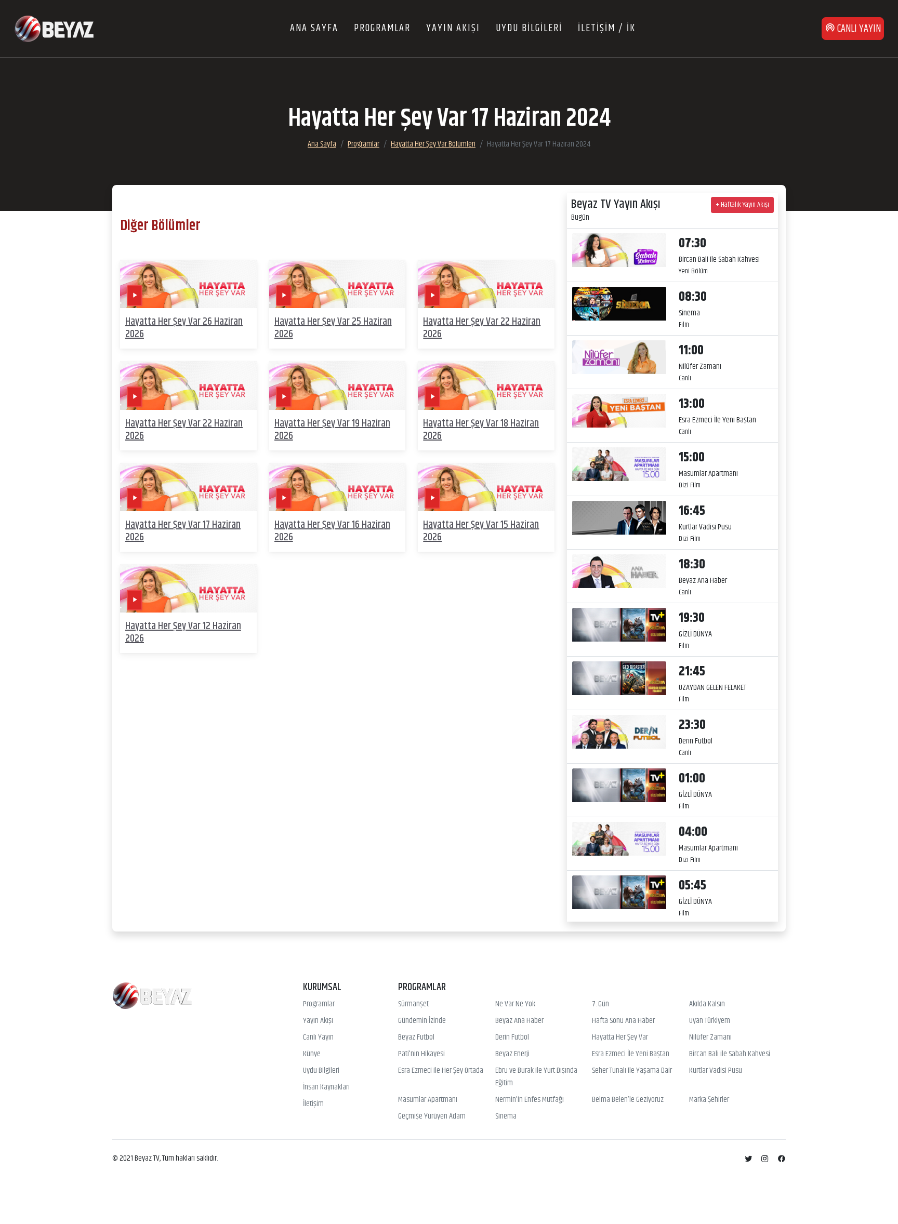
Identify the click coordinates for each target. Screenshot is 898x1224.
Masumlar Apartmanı (427, 1100)
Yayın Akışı (318, 1021)
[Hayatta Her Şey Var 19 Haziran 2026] (337, 385)
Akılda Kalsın (707, 1004)
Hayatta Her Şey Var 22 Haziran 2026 (481, 328)
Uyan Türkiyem (709, 1021)
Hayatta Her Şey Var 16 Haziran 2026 (332, 531)
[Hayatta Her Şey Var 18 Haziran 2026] (486, 385)
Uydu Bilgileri (321, 1071)
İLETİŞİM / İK (607, 28)
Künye (312, 1054)
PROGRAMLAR (382, 28)
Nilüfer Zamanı (710, 1037)
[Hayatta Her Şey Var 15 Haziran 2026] (486, 487)
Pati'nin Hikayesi (421, 1054)
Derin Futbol (512, 1037)
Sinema (506, 1116)
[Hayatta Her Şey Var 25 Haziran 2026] (337, 283)
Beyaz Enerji (512, 1054)
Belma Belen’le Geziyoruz (628, 1100)
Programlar (363, 144)
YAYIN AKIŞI (453, 28)
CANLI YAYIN (858, 29)
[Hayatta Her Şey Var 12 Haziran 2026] (188, 588)
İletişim (313, 1104)
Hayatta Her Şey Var (620, 1037)
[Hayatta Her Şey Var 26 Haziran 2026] (188, 283)
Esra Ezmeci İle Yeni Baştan (630, 1054)
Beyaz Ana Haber (519, 1021)
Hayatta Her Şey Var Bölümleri (433, 144)
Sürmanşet (413, 1004)
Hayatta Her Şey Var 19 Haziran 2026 (332, 430)
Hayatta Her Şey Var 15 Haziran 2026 (481, 531)
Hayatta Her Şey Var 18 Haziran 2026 (481, 430)
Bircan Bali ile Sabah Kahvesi (729, 1054)
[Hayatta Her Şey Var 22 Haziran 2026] (486, 283)
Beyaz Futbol (416, 1037)
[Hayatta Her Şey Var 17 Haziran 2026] (188, 487)
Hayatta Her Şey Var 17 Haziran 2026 (183, 531)
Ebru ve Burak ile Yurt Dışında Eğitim (536, 1077)
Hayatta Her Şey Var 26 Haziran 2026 (184, 328)
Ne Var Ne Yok (515, 1004)
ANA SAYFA (314, 28)
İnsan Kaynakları (326, 1087)
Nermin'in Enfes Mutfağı (529, 1100)
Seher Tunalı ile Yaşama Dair (632, 1071)
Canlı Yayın (318, 1037)
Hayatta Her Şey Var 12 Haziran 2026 (183, 632)
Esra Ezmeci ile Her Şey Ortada (440, 1071)
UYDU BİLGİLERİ (529, 28)
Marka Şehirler (709, 1100)
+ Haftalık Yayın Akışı (742, 204)
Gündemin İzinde (422, 1021)
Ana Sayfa (322, 144)
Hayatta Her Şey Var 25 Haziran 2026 (333, 328)
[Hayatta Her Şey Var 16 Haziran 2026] (337, 487)
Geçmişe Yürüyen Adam (432, 1116)
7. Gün (600, 1004)
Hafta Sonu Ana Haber (623, 1021)
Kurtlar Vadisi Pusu (715, 1071)
